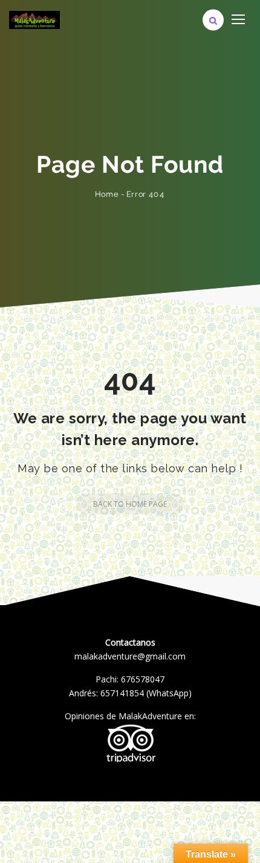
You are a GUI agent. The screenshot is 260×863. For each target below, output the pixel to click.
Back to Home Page (130, 504)
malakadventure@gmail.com (130, 656)
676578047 (142, 679)
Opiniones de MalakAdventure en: (130, 716)
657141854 (122, 693)
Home (107, 194)
